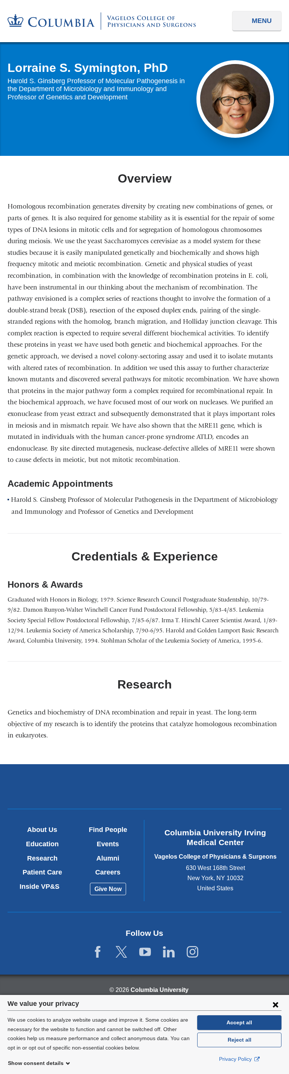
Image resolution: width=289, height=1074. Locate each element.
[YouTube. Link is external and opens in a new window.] (145, 952)
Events (108, 844)
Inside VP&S (42, 886)
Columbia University (160, 990)
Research (42, 858)
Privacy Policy (236, 1059)
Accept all (239, 1022)
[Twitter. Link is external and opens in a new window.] (121, 952)
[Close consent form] (275, 1004)
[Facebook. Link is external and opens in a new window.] (97, 952)
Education (42, 844)
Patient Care (42, 872)
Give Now (108, 889)
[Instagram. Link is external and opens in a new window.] (192, 952)
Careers (107, 872)
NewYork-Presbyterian (144, 787)
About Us (42, 829)
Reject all (239, 1040)
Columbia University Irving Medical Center (54, 786)
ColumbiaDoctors (234, 786)
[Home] (102, 21)
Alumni (107, 858)
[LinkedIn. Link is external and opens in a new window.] (169, 952)
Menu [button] (262, 20)
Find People (108, 829)
